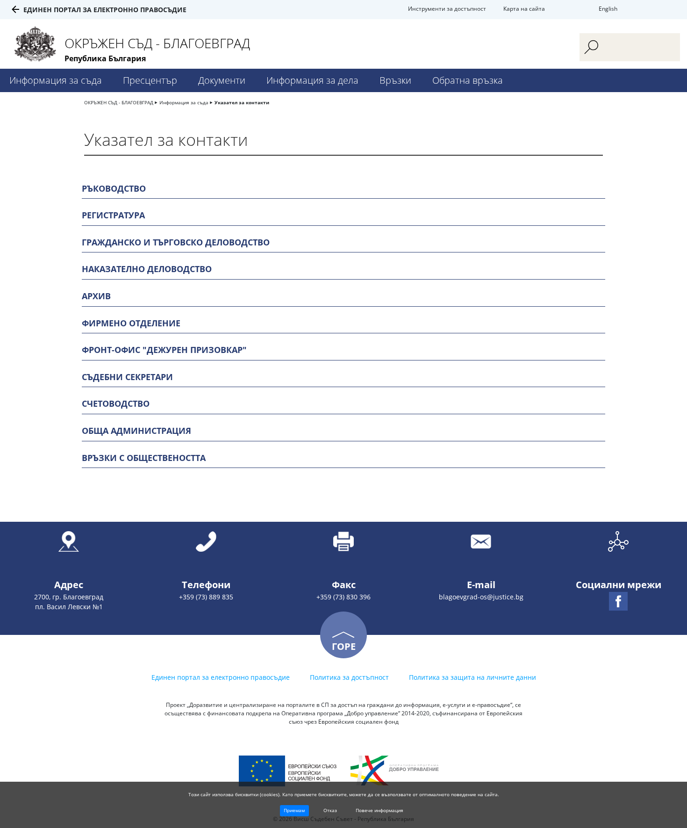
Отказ (330, 810)
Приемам (294, 810)
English (608, 9)
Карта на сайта (524, 9)
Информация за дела (312, 80)
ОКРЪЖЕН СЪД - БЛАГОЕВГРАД (118, 102)
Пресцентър (150, 80)
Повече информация (379, 810)
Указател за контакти (242, 102)
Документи (221, 80)
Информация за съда (55, 80)
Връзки (395, 80)
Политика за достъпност (349, 677)
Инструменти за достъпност (447, 9)
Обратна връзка (467, 80)
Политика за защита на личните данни (472, 677)
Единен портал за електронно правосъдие (104, 9)
